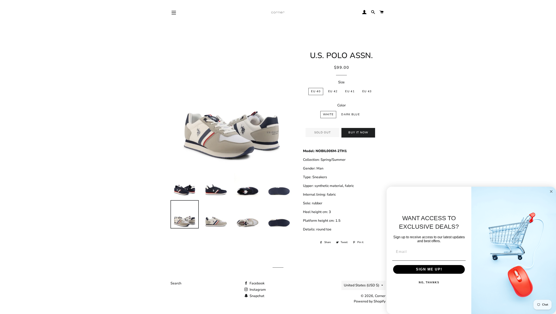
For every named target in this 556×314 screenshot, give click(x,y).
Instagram (257, 289)
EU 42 (333, 91)
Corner (380, 296)
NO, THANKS (429, 282)
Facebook (257, 283)
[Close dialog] (551, 191)
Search (175, 283)
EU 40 (316, 91)
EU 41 (350, 91)
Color (341, 105)
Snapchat (256, 296)
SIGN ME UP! (429, 269)
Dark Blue (350, 114)
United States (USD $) (361, 285)
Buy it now (358, 132)
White (328, 114)
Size (341, 82)
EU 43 (367, 91)
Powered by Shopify (370, 301)
